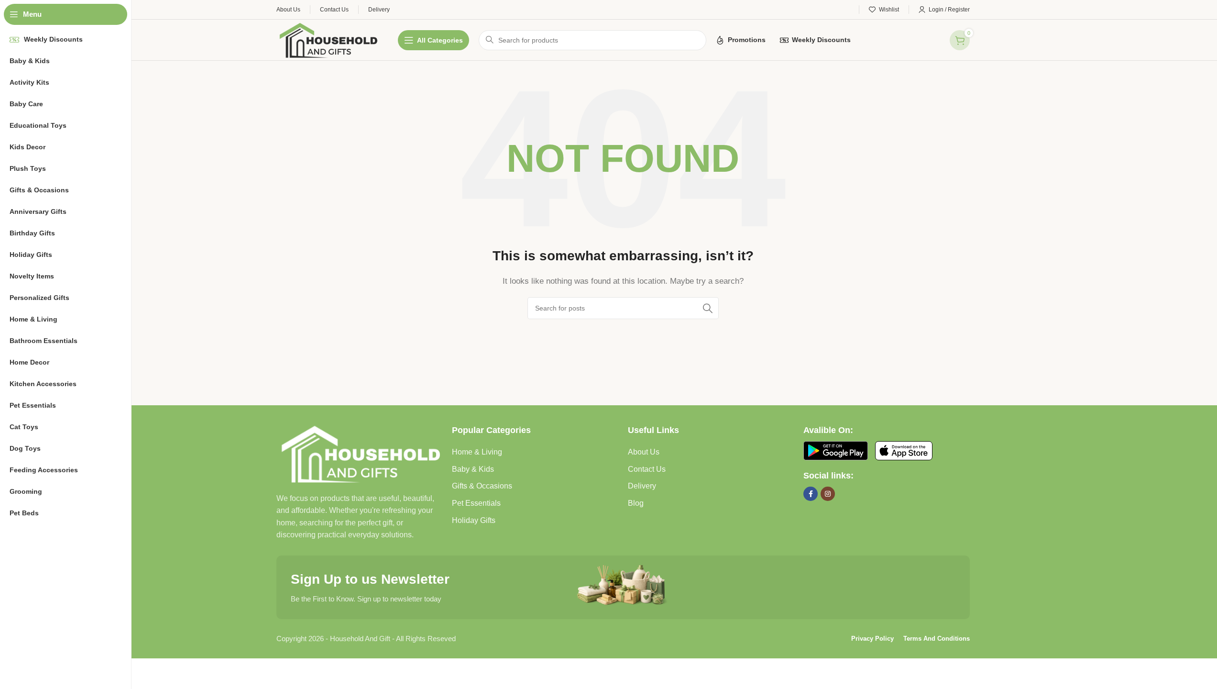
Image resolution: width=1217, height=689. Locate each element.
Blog (636, 503)
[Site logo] (327, 39)
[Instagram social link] (828, 494)
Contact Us (647, 469)
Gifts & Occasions (482, 486)
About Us (643, 452)
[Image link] (359, 453)
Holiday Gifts (473, 520)
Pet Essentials (476, 503)
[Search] (708, 308)
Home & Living (477, 452)
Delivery (642, 486)
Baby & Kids (473, 469)
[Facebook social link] (810, 494)
